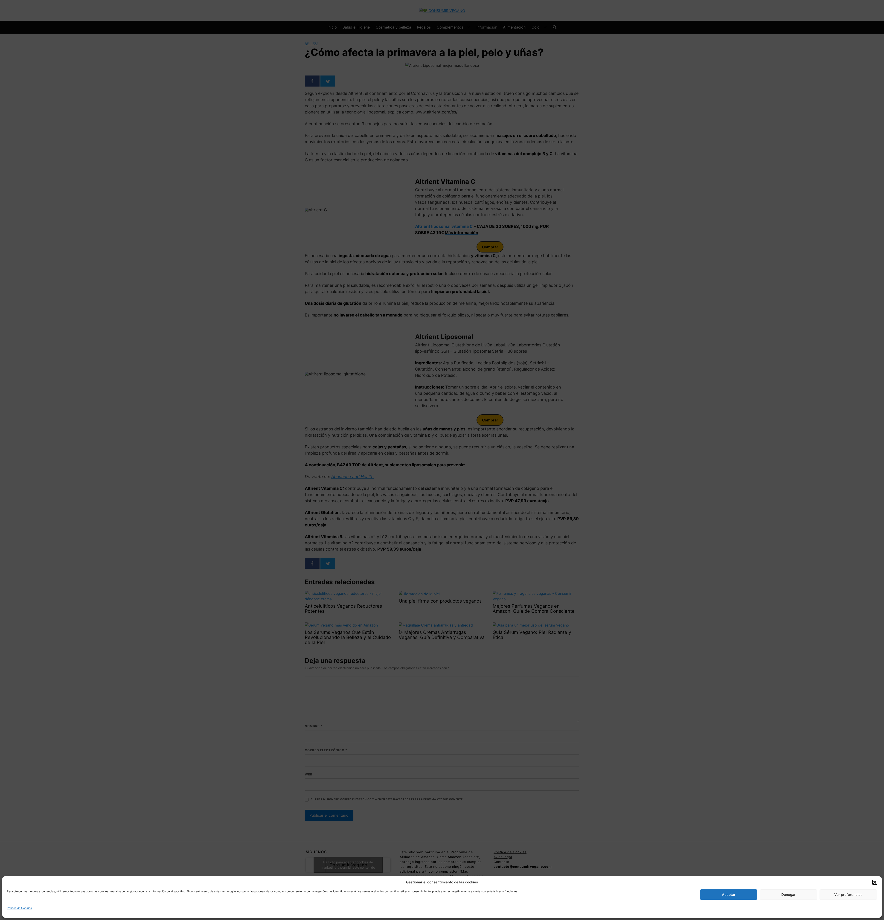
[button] (874, 882)
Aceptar (729, 894)
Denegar (788, 894)
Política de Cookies (19, 908)
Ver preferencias (848, 894)
